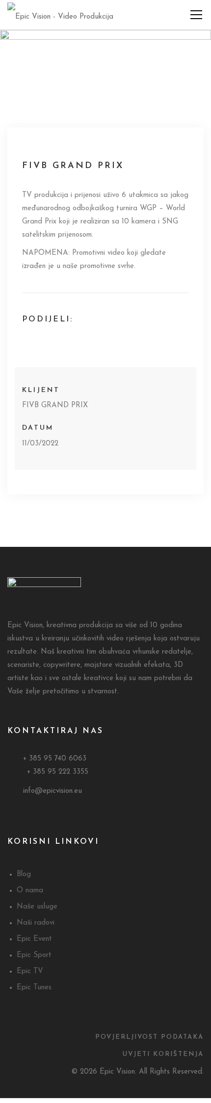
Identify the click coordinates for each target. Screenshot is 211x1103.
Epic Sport (34, 955)
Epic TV (30, 971)
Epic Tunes (34, 987)
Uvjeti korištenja (163, 1054)
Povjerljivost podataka (149, 1037)
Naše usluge (37, 906)
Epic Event (34, 939)
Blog (24, 874)
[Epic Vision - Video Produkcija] (60, 14)
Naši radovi (35, 923)
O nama (30, 890)
